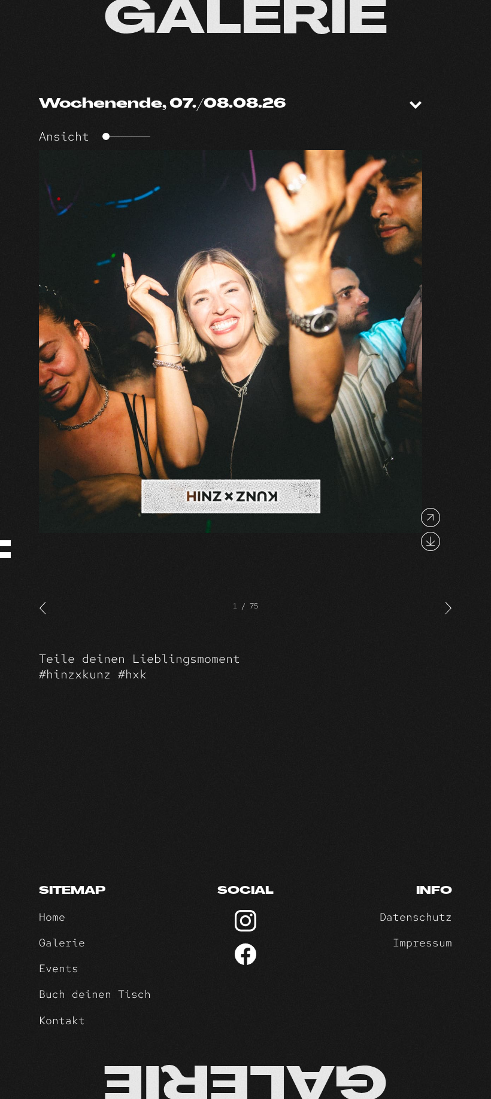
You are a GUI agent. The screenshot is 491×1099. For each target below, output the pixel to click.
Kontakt (62, 1020)
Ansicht (64, 136)
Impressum (422, 942)
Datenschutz (416, 917)
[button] (43, 607)
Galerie (62, 942)
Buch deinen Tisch (95, 994)
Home (52, 917)
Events (58, 968)
